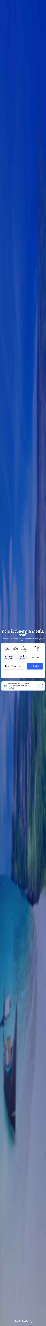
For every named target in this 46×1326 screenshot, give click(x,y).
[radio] (6, 649)
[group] (9, 657)
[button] (42, 3)
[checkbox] (38, 648)
